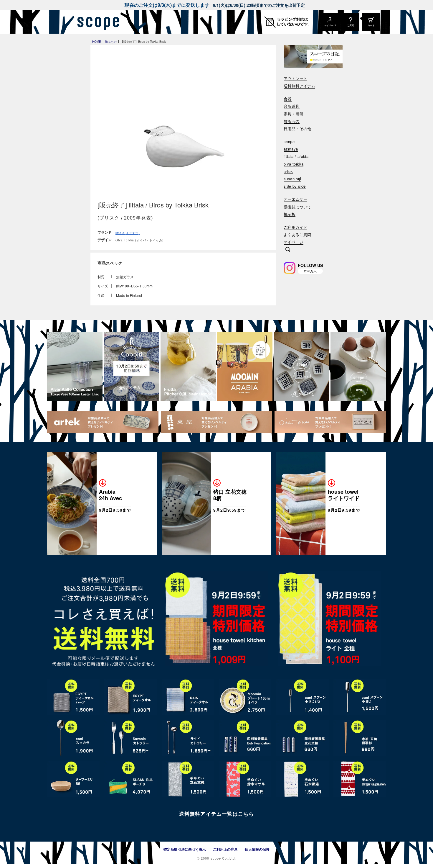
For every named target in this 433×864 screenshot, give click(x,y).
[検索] (288, 250)
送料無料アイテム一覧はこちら (216, 813)
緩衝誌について (297, 207)
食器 (288, 99)
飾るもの (292, 121)
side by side (295, 186)
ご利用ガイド (295, 227)
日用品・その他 (297, 128)
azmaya (291, 149)
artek (288, 171)
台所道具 (292, 106)
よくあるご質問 (297, 234)
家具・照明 (293, 114)
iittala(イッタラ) (127, 233)
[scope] (96, 22)
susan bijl (292, 178)
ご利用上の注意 (225, 849)
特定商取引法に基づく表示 (184, 849)
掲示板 (289, 214)
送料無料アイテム (299, 86)
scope (289, 141)
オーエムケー (295, 199)
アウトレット (295, 78)
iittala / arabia (296, 156)
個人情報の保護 (257, 849)
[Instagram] (289, 268)
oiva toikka (293, 164)
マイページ (293, 242)
